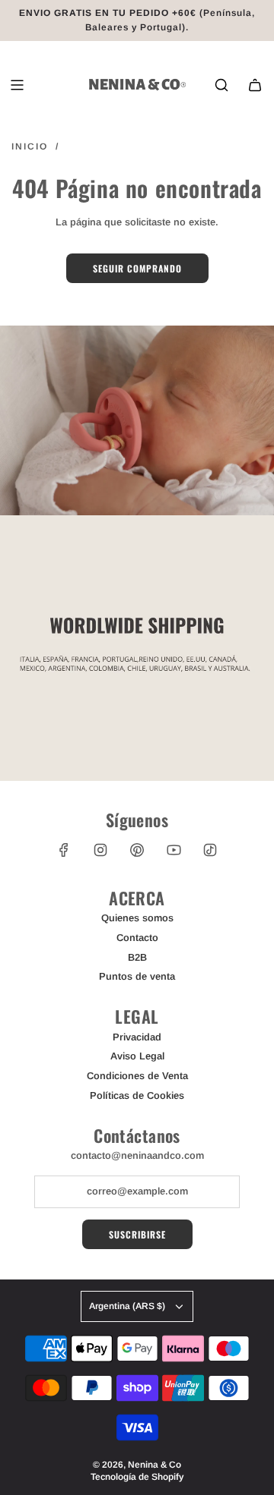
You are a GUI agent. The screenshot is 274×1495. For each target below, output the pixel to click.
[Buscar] (221, 85)
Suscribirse (137, 1234)
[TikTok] (210, 850)
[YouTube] (173, 850)
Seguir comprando (137, 268)
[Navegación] (16, 85)
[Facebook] (64, 850)
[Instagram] (100, 850)
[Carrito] (255, 85)
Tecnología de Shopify (137, 1476)
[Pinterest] (137, 850)
